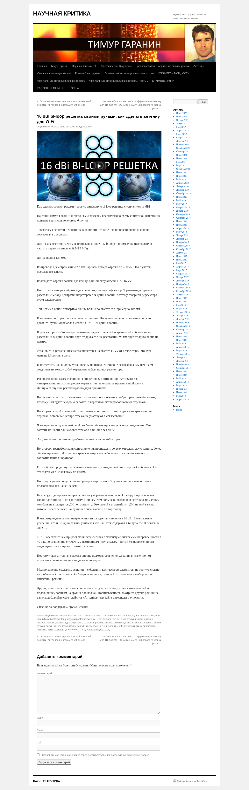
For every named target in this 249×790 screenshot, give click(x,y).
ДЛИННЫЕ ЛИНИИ (163, 80)
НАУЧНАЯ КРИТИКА (62, 13)
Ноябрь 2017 (182, 242)
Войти (179, 409)
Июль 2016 (181, 297)
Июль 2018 (181, 221)
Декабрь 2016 (182, 280)
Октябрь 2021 (183, 147)
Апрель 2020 (182, 182)
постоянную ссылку (99, 629)
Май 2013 (181, 395)
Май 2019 (181, 200)
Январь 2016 (182, 315)
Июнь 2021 (181, 158)
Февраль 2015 (183, 353)
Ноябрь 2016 (182, 284)
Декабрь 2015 (182, 318)
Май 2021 (181, 161)
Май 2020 (181, 179)
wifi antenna (105, 618)
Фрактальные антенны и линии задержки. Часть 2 (118, 80)
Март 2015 (181, 350)
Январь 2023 (182, 119)
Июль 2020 (181, 172)
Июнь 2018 (181, 224)
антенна (148, 618)
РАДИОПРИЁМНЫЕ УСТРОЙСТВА (58, 88)
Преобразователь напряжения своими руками (162, 66)
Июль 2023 (181, 116)
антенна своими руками (117, 622)
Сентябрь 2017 (183, 249)
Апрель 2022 (182, 130)
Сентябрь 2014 (183, 367)
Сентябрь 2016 (183, 290)
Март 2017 (181, 270)
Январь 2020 (182, 186)
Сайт (40, 742)
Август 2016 (182, 294)
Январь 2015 (182, 357)
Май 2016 (181, 304)
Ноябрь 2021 (182, 144)
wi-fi (89, 618)
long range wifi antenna (73, 618)
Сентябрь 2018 (183, 217)
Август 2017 (182, 252)
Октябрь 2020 (183, 168)
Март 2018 (181, 231)
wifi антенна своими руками (128, 618)
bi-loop (127, 615)
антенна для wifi (46, 622)
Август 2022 (182, 123)
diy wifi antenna (140, 615)
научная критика (133, 625)
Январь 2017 (182, 277)
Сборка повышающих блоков (54, 73)
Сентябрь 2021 (183, 151)
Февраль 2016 (183, 311)
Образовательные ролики (87, 615)
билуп (49, 625)
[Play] (99, 166)
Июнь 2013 (181, 392)
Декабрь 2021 (182, 140)
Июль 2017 (181, 256)
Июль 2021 (181, 154)
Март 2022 (181, 133)
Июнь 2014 (181, 374)
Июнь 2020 (181, 175)
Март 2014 (181, 385)
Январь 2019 (182, 210)
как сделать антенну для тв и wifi (104, 625)
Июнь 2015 (181, 339)
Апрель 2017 (182, 266)
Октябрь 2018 (183, 214)
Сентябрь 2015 (183, 329)
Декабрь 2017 (182, 238)
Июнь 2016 (181, 301)
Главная (42, 66)
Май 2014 (181, 378)
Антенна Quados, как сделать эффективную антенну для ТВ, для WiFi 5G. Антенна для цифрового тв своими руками (130, 105)
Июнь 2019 (181, 196)
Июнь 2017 (181, 259)
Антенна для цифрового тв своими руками (79, 622)
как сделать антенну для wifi (69, 625)
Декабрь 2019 (182, 189)
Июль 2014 (181, 371)
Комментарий (45, 673)
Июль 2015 (181, 336)
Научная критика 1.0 (84, 66)
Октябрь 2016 (183, 287)
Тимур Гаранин (59, 66)
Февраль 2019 (183, 207)
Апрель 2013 (182, 399)
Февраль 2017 (183, 273)
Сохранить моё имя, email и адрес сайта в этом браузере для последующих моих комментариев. (96, 754)
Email (41, 730)
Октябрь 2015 (183, 325)
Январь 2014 (182, 388)
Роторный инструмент (88, 73)
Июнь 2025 (181, 112)
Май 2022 (181, 126)
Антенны (198, 66)
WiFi (95, 618)
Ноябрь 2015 (182, 322)
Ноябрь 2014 (182, 364)
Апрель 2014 (182, 381)
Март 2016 (181, 308)
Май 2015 (181, 343)
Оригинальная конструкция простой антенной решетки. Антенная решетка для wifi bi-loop (64, 103)
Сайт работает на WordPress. (192, 780)
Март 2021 (181, 165)
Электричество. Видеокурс (116, 66)
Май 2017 (181, 263)
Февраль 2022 (183, 137)
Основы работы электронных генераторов (129, 73)
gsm (152, 615)
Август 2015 (182, 332)
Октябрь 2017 (183, 245)
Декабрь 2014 (182, 360)
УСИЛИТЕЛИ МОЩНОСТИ (173, 73)
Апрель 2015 (182, 346)
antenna (118, 615)
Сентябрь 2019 (183, 193)
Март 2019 (181, 203)
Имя (40, 717)
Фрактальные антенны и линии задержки (61, 80)
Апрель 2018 (182, 228)
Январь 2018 (182, 235)
